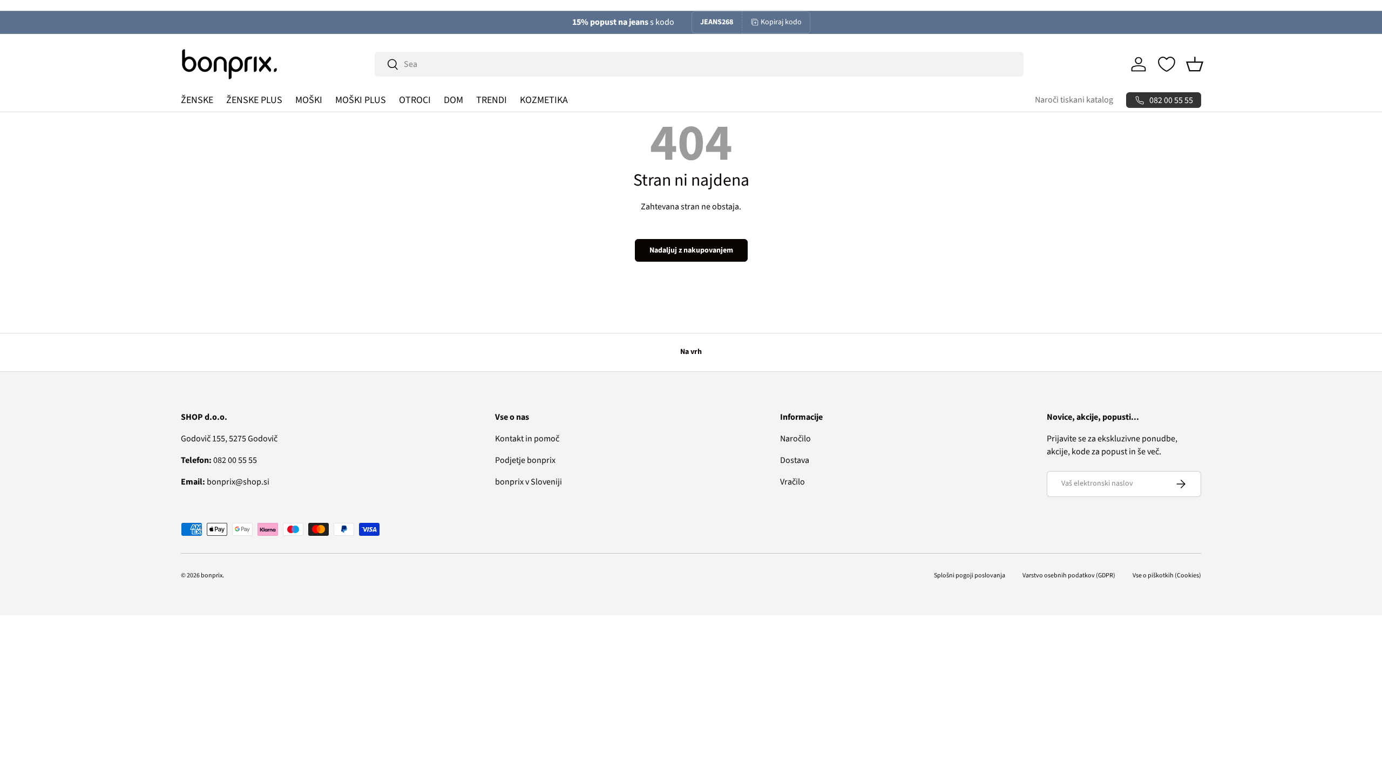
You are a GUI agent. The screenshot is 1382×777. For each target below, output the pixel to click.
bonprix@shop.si (225, 482)
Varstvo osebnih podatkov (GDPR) (1068, 575)
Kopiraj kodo (781, 22)
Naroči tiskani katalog (1074, 100)
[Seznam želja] (1167, 64)
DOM (453, 100)
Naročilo (795, 439)
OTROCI (415, 100)
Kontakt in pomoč (527, 439)
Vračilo (792, 482)
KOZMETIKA (544, 100)
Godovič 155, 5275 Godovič (229, 439)
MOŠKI (308, 100)
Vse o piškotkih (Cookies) (1167, 575)
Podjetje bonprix (525, 460)
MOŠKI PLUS (360, 100)
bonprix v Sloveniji (528, 482)
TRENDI (491, 100)
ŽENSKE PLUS (254, 100)
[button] (1195, 64)
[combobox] (699, 64)
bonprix (211, 575)
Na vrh (691, 351)
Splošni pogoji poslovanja (969, 575)
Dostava (794, 460)
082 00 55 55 (219, 460)
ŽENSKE (197, 100)
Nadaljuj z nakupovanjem (691, 250)
